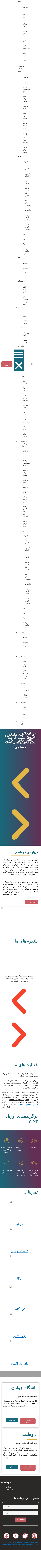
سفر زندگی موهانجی (24, 24)
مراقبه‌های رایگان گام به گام (21, 69)
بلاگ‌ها (24, 263)
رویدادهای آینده (24, 334)
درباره (19, 1)
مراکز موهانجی (24, 61)
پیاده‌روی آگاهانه (19, 1363)
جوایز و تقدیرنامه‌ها (24, 47)
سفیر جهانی (24, 54)
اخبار (24, 273)
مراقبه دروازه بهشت (24, 149)
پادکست (24, 268)
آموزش (20, 156)
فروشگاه (20, 281)
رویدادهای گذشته (24, 341)
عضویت (20, 307)
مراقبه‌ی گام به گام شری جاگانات (24, 137)
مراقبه (19, 1224)
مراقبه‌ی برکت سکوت (24, 99)
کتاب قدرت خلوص (24, 289)
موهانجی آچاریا (24, 32)
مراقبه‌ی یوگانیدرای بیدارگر (24, 251)
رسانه (19, 257)
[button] (19, 360)
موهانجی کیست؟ (24, 8)
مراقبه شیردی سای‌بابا (24, 125)
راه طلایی (24, 40)
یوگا (24, 244)
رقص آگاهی (19, 1336)
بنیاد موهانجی (24, 15)
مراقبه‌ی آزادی (24, 107)
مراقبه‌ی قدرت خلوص (24, 116)
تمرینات (24, 162)
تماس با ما (21, 346)
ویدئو (24, 277)
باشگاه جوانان (24, 322)
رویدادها (20, 327)
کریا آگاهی (19, 1309)
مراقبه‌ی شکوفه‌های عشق (24, 89)
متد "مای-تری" (19, 1251)
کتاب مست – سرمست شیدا (24, 300)
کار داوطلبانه (24, 315)
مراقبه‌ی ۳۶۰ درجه (24, 79)
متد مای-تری (24, 236)
